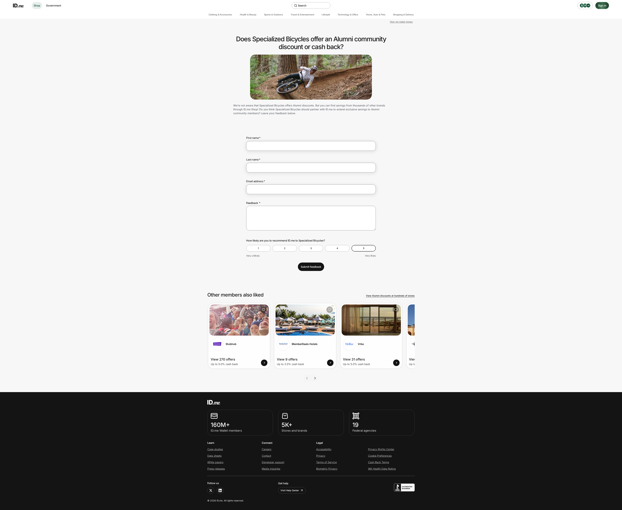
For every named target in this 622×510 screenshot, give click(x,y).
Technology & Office (348, 14)
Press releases (216, 468)
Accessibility (323, 449)
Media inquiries (271, 468)
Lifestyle (326, 14)
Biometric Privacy (326, 468)
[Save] (263, 309)
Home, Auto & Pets (375, 14)
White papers (215, 462)
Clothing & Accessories (220, 14)
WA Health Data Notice (382, 468)
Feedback (253, 203)
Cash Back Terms (378, 462)
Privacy (320, 455)
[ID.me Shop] (20, 5)
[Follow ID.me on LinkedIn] (220, 490)
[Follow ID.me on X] (210, 490)
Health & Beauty (248, 14)
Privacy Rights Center (381, 449)
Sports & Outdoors (273, 14)
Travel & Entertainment (302, 14)
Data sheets (214, 455)
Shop (37, 5)
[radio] (258, 248)
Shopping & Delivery (403, 14)
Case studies (215, 449)
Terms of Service (326, 462)
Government (53, 5)
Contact (266, 455)
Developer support (273, 462)
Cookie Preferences (380, 455)
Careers (266, 449)
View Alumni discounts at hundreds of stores (390, 295)
